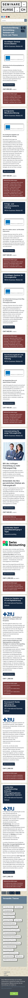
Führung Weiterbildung (9, 933)
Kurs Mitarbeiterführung (9, 946)
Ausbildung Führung (9, 917)
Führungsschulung (8, 956)
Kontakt (6, 975)
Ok (14, 993)
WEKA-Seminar (19, 956)
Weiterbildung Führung (9, 940)
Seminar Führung (8, 920)
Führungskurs (18, 907)
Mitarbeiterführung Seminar (10, 926)
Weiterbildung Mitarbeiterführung (12, 943)
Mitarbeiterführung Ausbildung (11, 930)
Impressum (7, 972)
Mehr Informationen (9, 84)
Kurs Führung (18, 920)
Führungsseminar (8, 910)
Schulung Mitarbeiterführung (11, 953)
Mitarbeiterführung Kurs (9, 923)
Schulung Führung (8, 949)
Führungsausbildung (9, 913)
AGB (5, 973)
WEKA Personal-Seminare (10, 959)
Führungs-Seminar (8, 907)
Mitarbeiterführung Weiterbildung (12, 936)
